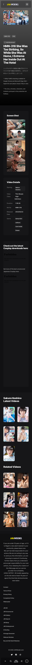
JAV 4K (5, 608)
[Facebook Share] (16, 655)
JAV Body (6, 622)
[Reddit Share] (20, 655)
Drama (17, 230)
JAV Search (6, 619)
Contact (5, 587)
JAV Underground (8, 626)
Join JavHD (16, 661)
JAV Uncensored (8, 611)
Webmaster (6, 601)
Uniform (18, 222)
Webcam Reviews (8, 637)
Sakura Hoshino (18, 188)
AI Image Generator (9, 633)
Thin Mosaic (19, 194)
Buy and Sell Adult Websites (11, 641)
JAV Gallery (6, 615)
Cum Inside (19, 226)
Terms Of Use (7, 590)
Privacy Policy (7, 594)
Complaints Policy (8, 598)
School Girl (19, 218)
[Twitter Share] (12, 655)
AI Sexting (6, 630)
